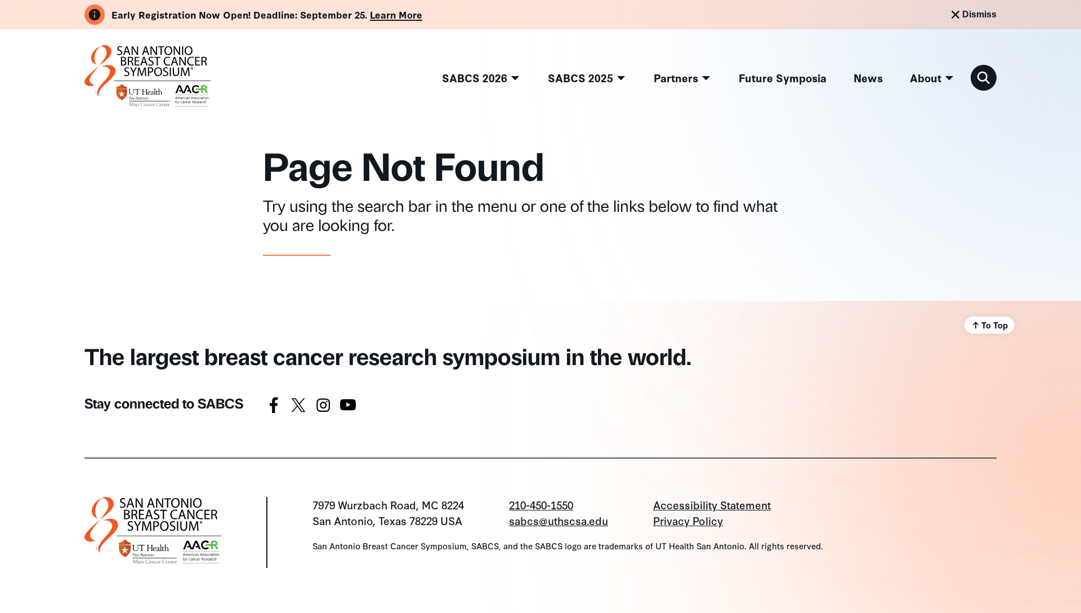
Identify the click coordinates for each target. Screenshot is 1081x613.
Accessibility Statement (712, 504)
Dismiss (979, 14)
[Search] (984, 78)
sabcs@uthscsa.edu (558, 520)
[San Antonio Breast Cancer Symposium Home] (147, 102)
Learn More (396, 14)
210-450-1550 (541, 504)
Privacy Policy (688, 520)
